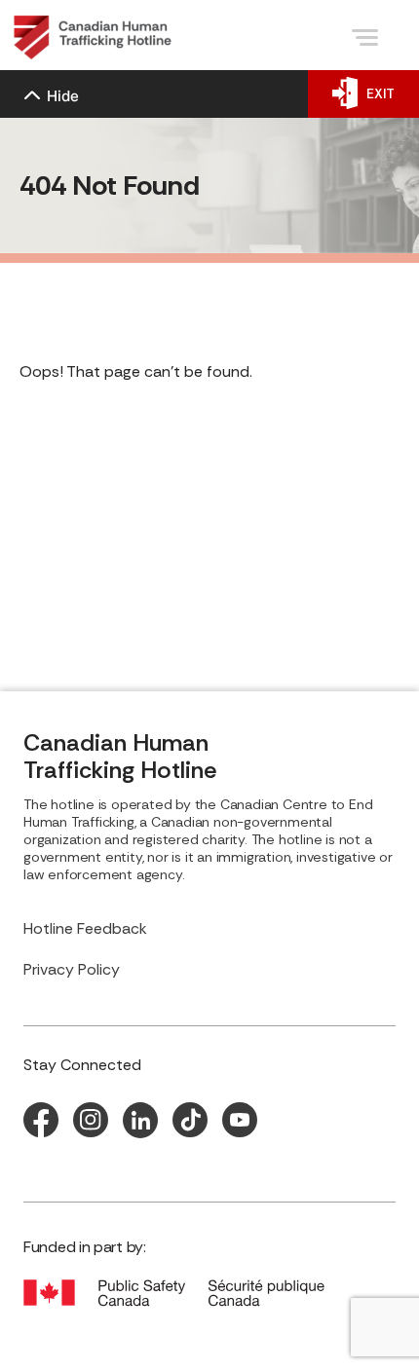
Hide (63, 96)
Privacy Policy (71, 969)
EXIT (380, 93)
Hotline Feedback (85, 928)
